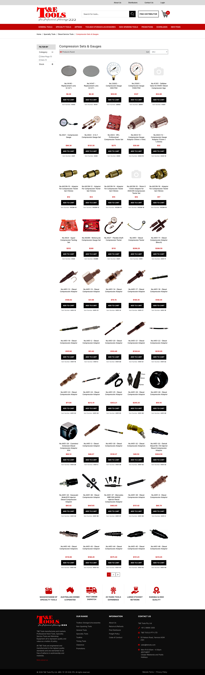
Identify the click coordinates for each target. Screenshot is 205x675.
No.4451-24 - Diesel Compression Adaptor (91, 393)
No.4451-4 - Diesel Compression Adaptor (158, 496)
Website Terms (148, 672)
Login (163, 3)
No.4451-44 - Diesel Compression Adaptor (113, 547)
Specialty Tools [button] (63, 27)
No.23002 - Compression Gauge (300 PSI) (114, 85)
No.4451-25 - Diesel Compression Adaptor (113, 393)
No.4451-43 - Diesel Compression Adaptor (91, 547)
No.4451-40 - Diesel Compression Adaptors (69, 547)
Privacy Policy (161, 672)
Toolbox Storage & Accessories (88, 623)
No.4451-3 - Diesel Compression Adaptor (91, 445)
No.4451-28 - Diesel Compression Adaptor (158, 393)
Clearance (80, 645)
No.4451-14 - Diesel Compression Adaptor (113, 290)
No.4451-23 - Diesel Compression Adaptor (68, 393)
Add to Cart (68, 100)
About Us (117, 3)
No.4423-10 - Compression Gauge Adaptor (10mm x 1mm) (136, 137)
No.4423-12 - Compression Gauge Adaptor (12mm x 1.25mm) (159, 138)
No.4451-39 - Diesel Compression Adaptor (136, 496)
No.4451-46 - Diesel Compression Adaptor (158, 547)
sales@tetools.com (148, 645)
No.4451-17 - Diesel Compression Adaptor (136, 290)
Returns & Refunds (116, 626)
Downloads (161, 27)
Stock (41, 64)
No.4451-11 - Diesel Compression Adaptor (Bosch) (158, 240)
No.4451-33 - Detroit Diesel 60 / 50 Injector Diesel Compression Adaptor (159, 447)
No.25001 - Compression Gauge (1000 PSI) (136, 85)
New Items (175, 27)
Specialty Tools (82, 634)
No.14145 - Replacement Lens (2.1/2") (68, 85)
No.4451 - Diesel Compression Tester (136, 239)
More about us (42, 660)
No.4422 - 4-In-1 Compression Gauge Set (91, 136)
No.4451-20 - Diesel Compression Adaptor (113, 342)
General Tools (81, 630)
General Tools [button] (45, 27)
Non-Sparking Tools (84, 626)
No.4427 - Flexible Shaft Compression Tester (113, 239)
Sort (147, 52)
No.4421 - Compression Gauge (68, 136)
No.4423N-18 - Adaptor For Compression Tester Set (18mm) (158, 188)
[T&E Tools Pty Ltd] (56, 14)
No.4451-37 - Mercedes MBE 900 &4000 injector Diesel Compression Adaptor (113, 498)
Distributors (132, 3)
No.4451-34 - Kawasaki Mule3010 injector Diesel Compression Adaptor (68, 498)
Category (43, 52)
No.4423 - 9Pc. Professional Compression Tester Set (113, 137)
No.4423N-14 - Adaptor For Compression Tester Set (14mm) (113, 188)
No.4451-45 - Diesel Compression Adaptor (136, 547)
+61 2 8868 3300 (148, 628)
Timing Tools (81, 641)
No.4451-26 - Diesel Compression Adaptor (136, 393)
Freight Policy (114, 634)
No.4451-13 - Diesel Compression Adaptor (91, 290)
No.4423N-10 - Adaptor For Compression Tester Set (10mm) (68, 188)
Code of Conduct (115, 637)
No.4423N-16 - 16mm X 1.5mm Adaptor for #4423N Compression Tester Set (136, 189)
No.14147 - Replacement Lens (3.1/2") (91, 85)
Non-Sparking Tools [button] (128, 27)
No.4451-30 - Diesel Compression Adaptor (113, 445)
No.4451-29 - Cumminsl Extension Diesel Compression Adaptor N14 (68, 447)
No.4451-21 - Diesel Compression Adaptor (136, 342)
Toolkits (79, 637)
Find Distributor (115, 630)
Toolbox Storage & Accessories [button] (100, 27)
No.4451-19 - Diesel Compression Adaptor (68, 342)
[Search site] (132, 14)
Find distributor (148, 14)
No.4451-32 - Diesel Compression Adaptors (136, 445)
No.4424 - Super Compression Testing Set (68, 240)
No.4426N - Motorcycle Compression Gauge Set (91, 239)
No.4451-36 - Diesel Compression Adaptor (91, 496)
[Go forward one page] (118, 574)
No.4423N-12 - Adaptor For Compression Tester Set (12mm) (91, 188)
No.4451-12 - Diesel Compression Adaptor (68, 290)
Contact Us (149, 3)
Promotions (147, 27)
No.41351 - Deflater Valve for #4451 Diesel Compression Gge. (159, 85)
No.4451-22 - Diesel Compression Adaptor (158, 342)
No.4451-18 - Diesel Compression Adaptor (158, 290)
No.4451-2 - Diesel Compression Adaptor (91, 342)
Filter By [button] (43, 47)
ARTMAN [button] (78, 27)
